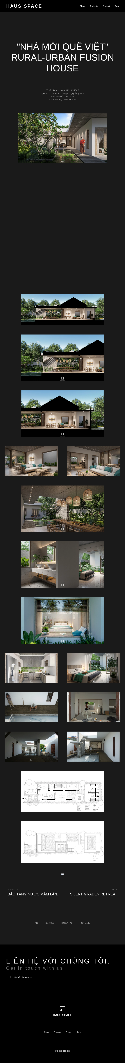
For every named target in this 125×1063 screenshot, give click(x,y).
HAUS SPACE (24, 6)
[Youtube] (64, 1051)
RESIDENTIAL (66, 923)
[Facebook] (56, 1051)
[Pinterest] (68, 1051)
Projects (94, 6)
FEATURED (49, 923)
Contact (106, 6)
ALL (36, 923)
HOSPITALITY (84, 923)
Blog (116, 6)
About (83, 6)
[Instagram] (60, 1051)
